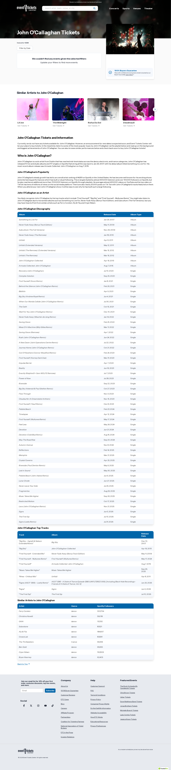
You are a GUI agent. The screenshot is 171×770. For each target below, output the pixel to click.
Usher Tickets (125, 697)
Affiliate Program (67, 713)
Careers (64, 708)
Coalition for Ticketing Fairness (72, 722)
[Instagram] (38, 705)
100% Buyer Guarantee (69, 691)
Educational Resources (99, 722)
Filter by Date (24, 48)
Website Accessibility (99, 713)
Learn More (129, 75)
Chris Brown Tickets (127, 693)
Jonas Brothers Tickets (128, 706)
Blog (62, 704)
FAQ (92, 691)
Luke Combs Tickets (127, 715)
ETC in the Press (67, 732)
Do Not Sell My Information (101, 708)
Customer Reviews (68, 695)
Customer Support (98, 686)
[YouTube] (45, 705)
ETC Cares (65, 699)
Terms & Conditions (98, 695)
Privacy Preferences (98, 726)
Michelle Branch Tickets (129, 710)
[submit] (94, 8)
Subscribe (50, 691)
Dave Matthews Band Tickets (131, 702)
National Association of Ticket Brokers (72, 727)
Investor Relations (67, 737)
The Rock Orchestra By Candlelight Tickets (128, 687)
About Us (64, 686)
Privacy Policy (96, 699)
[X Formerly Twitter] (31, 705)
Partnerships (65, 717)
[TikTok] (52, 705)
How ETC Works (97, 717)
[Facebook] (24, 705)
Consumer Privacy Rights (100, 704)
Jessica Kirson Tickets (128, 719)
